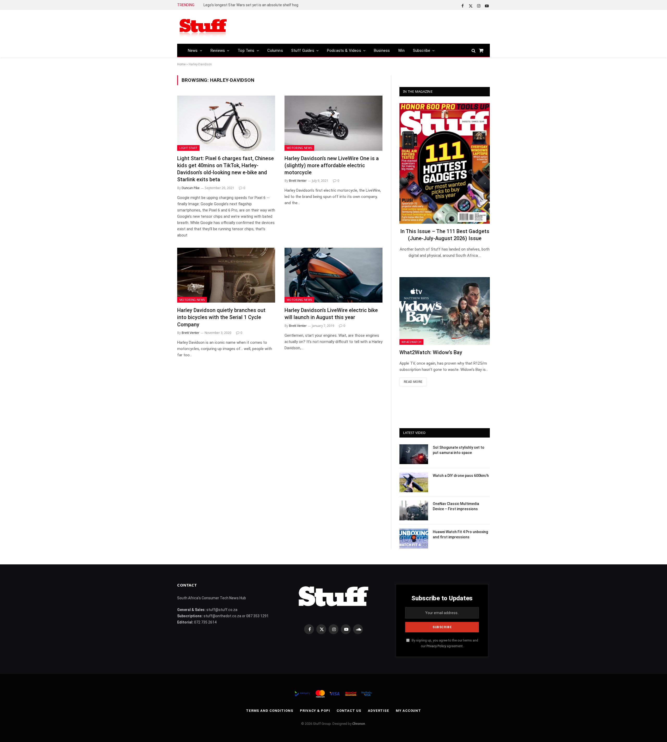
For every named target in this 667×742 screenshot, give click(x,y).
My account (408, 711)
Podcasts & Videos (344, 50)
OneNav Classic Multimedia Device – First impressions (456, 506)
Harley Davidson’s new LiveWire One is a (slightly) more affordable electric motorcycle (332, 165)
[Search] (474, 50)
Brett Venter (298, 180)
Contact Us (349, 711)
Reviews (218, 50)
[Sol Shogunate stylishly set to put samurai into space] (413, 454)
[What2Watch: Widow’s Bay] (444, 311)
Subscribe (421, 50)
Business (382, 50)
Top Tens (246, 50)
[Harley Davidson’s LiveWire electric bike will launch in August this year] (333, 275)
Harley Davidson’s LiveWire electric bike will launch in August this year (331, 313)
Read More (413, 382)
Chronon (358, 724)
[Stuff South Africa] (203, 27)
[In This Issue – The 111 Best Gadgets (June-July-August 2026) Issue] (444, 163)
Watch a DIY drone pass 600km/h (461, 475)
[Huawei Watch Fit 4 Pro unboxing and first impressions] (413, 538)
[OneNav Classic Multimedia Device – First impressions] (413, 510)
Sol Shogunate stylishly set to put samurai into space (458, 450)
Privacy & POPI (315, 711)
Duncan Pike (191, 188)
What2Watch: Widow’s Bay (430, 352)
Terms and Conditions (269, 711)
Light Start (188, 148)
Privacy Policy (436, 646)
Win (401, 50)
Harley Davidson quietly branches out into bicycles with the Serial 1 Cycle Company (221, 317)
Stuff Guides (302, 50)
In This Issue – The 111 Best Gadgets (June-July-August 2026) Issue (444, 234)
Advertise (378, 711)
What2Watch (411, 342)
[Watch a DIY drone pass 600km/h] (413, 482)
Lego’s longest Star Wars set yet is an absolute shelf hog (250, 5)
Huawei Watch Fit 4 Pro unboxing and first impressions (460, 534)
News (193, 50)
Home (181, 64)
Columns (275, 50)
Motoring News (299, 148)
